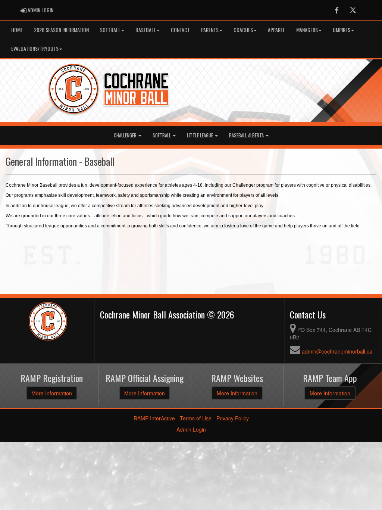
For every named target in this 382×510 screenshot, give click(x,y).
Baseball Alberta (247, 135)
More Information (51, 393)
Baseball (145, 30)
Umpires (341, 30)
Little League (200, 135)
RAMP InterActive (154, 418)
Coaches (243, 30)
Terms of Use (196, 418)
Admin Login (191, 429)
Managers (307, 30)
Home (17, 30)
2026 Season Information (61, 30)
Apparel (276, 30)
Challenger (126, 135)
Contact (180, 30)
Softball (110, 30)
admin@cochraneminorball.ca (337, 351)
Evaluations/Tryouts (35, 48)
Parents (210, 30)
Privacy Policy (232, 418)
